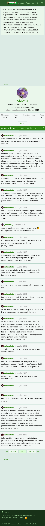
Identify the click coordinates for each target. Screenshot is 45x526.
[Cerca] (42, 3)
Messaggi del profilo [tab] (9, 128)
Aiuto (15, 518)
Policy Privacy (6, 518)
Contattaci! (6, 515)
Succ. (31, 451)
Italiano (6, 512)
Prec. (14, 451)
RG (36, 104)
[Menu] (3, 3)
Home (21, 518)
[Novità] (37, 3)
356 (5, 117)
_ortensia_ (8, 224)
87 (16, 117)
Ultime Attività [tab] (26, 128)
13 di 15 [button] (22, 451)
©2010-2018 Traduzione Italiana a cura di (19, 524)
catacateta (9, 135)
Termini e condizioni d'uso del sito (23, 515)
